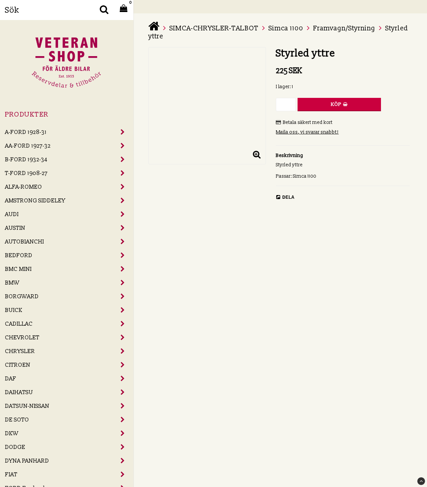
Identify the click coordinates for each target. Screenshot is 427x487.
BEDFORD (18, 255)
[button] (256, 155)
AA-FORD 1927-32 (28, 145)
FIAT (11, 474)
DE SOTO (17, 419)
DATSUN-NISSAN (27, 406)
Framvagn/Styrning (344, 28)
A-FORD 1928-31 (26, 132)
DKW (11, 433)
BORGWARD (22, 296)
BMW (12, 282)
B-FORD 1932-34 (26, 159)
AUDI (12, 214)
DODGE (15, 447)
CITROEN (17, 364)
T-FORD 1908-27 (26, 173)
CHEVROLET (22, 337)
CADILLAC (19, 323)
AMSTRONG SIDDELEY (35, 200)
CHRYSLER (20, 351)
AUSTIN (15, 227)
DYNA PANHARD (27, 460)
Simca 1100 (286, 28)
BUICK (13, 310)
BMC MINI (18, 269)
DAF (10, 378)
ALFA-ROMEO (23, 186)
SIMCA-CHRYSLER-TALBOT (214, 28)
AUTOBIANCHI (24, 241)
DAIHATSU (19, 392)
